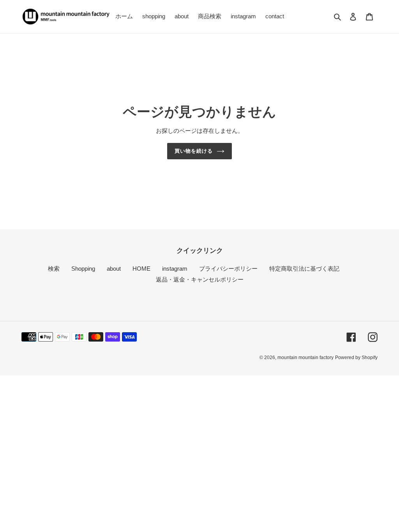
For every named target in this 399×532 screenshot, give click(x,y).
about (114, 268)
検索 (54, 268)
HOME (141, 268)
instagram (174, 268)
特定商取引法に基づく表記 (304, 268)
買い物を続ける (194, 151)
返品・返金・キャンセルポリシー (200, 279)
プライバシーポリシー (228, 268)
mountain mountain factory (305, 357)
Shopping (83, 268)
